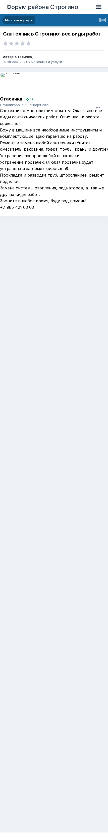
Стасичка (23, 57)
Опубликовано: (24, 105)
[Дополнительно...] (98, 108)
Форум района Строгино (42, 7)
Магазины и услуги (46, 62)
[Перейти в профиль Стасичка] (12, 84)
